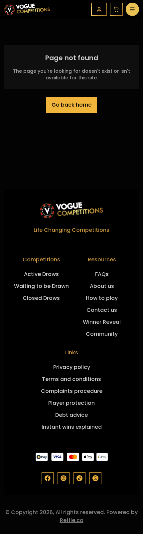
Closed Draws (41, 298)
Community (102, 334)
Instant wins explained (72, 427)
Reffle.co (71, 520)
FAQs (102, 274)
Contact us (101, 310)
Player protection (71, 403)
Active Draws (41, 274)
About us (102, 286)
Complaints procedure (71, 391)
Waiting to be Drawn (41, 286)
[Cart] (116, 9)
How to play (102, 298)
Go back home (71, 105)
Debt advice (71, 415)
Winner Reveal (102, 322)
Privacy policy (71, 367)
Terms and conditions (71, 379)
